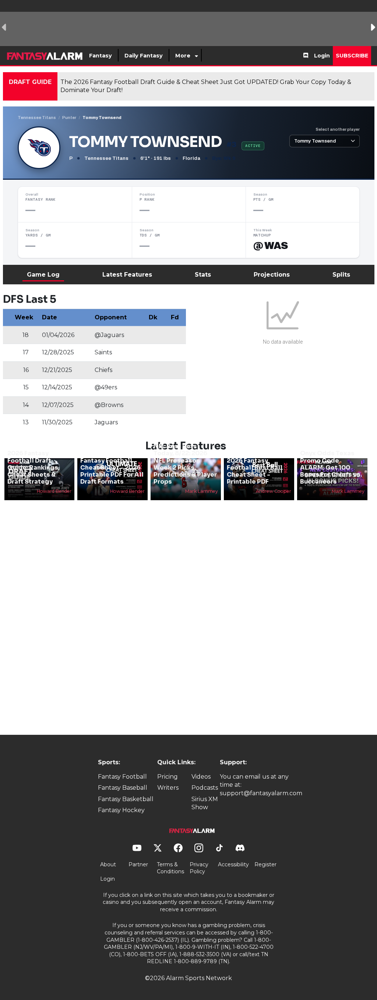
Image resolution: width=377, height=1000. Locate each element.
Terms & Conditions (170, 868)
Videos (201, 776)
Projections (272, 274)
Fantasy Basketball (126, 799)
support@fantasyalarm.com (261, 793)
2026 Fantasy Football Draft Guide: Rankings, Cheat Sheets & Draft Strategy (33, 467)
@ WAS (270, 246)
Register (265, 864)
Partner (138, 864)
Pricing (167, 776)
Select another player (338, 129)
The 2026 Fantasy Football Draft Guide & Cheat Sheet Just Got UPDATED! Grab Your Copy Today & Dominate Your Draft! (205, 86)
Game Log (43, 274)
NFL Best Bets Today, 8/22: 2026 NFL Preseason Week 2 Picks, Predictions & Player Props (185, 463)
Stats (203, 274)
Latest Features (127, 274)
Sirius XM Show (204, 803)
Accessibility (233, 864)
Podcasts (204, 787)
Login (322, 55)
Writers (168, 787)
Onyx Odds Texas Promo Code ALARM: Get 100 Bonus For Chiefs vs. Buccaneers (331, 467)
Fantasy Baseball (122, 787)
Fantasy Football (122, 776)
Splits (341, 274)
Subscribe (352, 55)
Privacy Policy (199, 868)
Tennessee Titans (37, 117)
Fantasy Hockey (121, 810)
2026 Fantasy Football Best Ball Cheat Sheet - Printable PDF (254, 471)
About (108, 864)
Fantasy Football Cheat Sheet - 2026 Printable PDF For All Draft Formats (112, 471)
